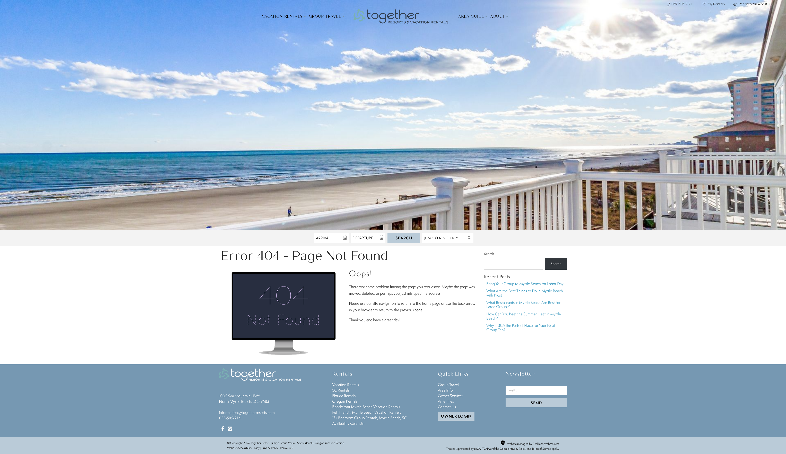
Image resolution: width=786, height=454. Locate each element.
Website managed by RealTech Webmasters (533, 444)
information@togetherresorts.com (247, 412)
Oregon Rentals (345, 401)
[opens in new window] (222, 429)
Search (403, 238)
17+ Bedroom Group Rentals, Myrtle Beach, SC (369, 417)
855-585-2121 (230, 418)
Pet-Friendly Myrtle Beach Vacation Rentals (366, 412)
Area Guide (471, 16)
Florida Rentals (344, 395)
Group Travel (325, 16)
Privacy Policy (270, 448)
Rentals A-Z (287, 448)
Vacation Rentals (282, 16)
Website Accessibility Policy (243, 448)
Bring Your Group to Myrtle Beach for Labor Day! (525, 283)
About (497, 16)
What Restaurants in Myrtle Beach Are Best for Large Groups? (523, 304)
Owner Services (450, 395)
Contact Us (447, 406)
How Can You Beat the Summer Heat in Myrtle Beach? (523, 316)
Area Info (445, 390)
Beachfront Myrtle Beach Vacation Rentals (366, 406)
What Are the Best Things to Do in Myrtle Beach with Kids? (524, 293)
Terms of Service (541, 449)
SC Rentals (340, 390)
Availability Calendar (348, 423)
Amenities (446, 401)
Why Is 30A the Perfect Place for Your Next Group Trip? (520, 327)
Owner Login (456, 416)
